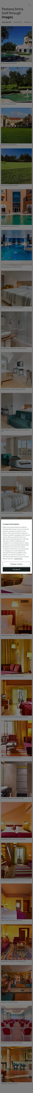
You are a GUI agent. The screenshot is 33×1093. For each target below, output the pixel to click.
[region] (16, 546)
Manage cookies (16, 564)
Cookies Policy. (18, 558)
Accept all (16, 569)
